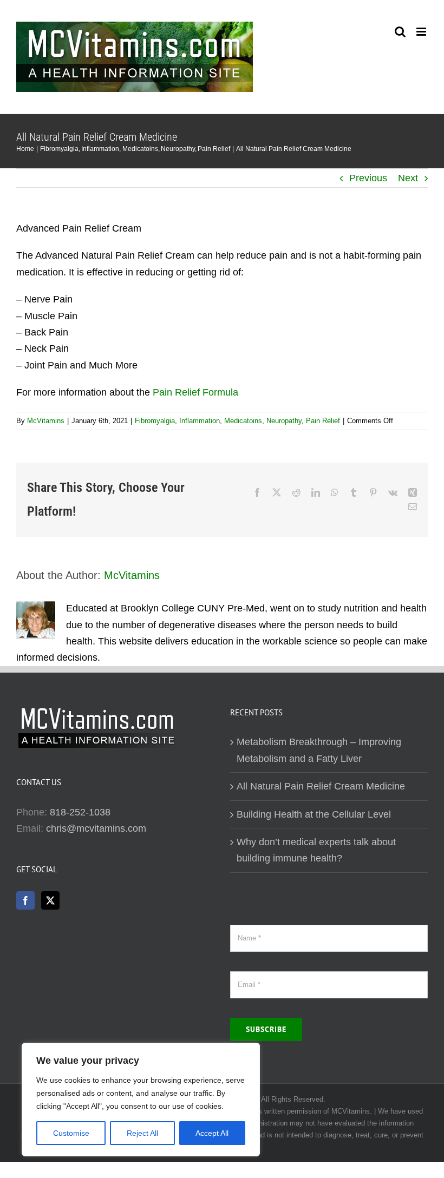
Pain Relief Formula (195, 392)
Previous (368, 178)
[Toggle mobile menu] (422, 31)
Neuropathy (284, 421)
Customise (71, 1133)
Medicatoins (243, 421)
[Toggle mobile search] (400, 31)
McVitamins (45, 421)
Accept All (211, 1133)
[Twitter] (50, 900)
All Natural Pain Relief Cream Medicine (321, 786)
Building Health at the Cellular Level (314, 814)
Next (408, 178)
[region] (141, 1099)
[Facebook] (25, 900)
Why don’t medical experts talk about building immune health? (316, 850)
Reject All (142, 1133)
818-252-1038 (80, 812)
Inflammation (199, 421)
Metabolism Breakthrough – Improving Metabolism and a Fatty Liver (319, 750)
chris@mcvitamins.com (96, 828)
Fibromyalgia (155, 421)
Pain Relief (323, 421)
